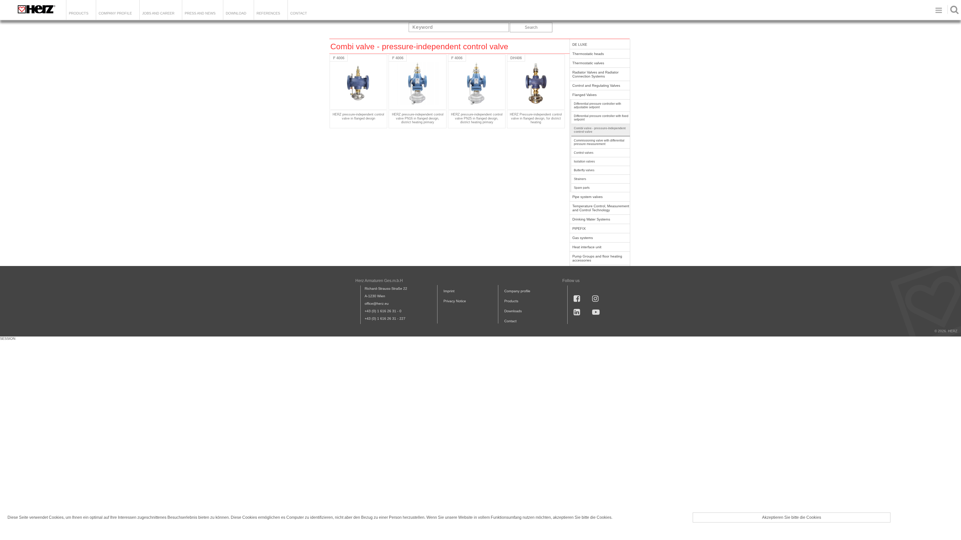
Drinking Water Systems (591, 219)
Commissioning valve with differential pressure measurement (599, 142)
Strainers (580, 179)
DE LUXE (579, 44)
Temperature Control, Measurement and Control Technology (600, 208)
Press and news (200, 13)
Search (531, 27)
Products (78, 13)
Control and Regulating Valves (596, 86)
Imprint (448, 291)
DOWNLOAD (236, 13)
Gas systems (582, 238)
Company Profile (115, 13)
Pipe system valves (587, 197)
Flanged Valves (584, 95)
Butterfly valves (584, 170)
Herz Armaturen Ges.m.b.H (379, 280)
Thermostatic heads (588, 54)
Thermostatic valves (588, 63)
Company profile (517, 291)
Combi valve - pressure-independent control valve (600, 130)
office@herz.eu (377, 304)
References (268, 13)
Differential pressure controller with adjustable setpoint (597, 105)
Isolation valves (584, 161)
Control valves (583, 152)
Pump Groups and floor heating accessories (597, 258)
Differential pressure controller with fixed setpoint (601, 117)
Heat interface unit (586, 247)
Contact (298, 13)
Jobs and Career (158, 13)
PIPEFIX (579, 228)
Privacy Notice (454, 301)
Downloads (513, 311)
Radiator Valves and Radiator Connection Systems (595, 74)
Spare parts (582, 188)
